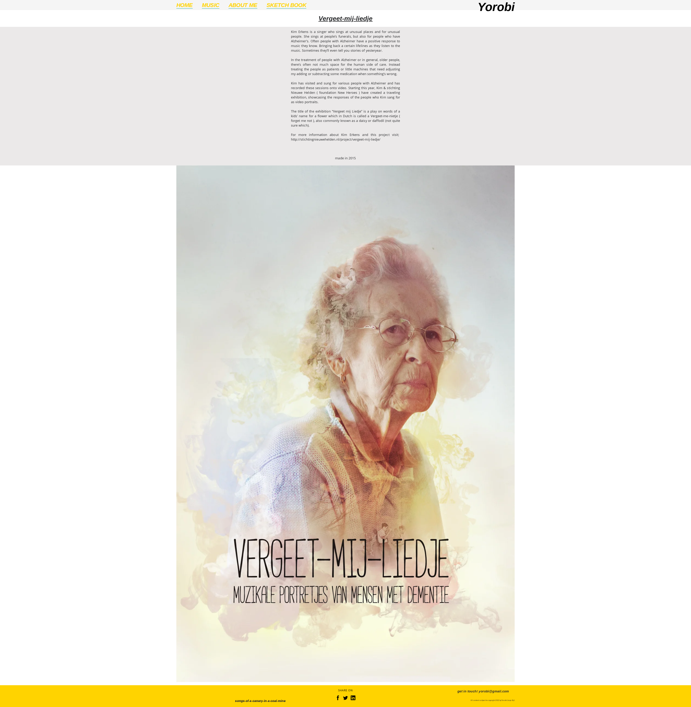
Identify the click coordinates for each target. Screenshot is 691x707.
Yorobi (496, 7)
